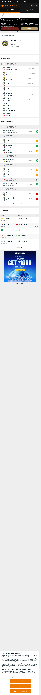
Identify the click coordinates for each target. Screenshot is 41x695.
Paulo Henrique (9, 230)
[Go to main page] (10, 5)
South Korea (9, 35)
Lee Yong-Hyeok (9, 235)
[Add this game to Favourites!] (1, 68)
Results (21, 52)
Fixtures (30, 52)
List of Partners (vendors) (10, 677)
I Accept (20, 681)
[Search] (32, 5)
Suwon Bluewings (26, 219)
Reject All (20, 686)
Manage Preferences (20, 691)
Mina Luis (7, 219)
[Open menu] (36, 5)
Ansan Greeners (25, 241)
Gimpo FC (24, 235)
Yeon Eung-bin (8, 241)
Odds (13, 52)
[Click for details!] (19, 68)
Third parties (12, 666)
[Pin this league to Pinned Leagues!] (15, 64)
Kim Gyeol (7, 224)
